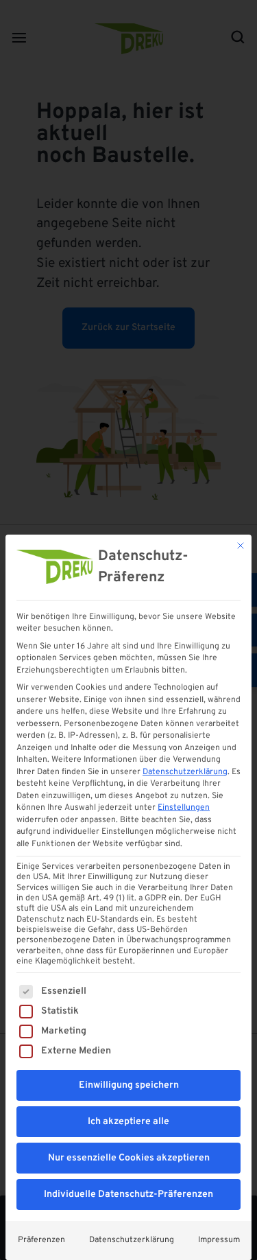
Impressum (219, 1240)
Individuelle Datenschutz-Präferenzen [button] (128, 1194)
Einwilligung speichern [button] (129, 1085)
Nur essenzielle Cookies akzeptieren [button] (129, 1158)
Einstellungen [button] (184, 807)
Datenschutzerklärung (185, 772)
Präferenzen (41, 1240)
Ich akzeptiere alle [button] (128, 1122)
